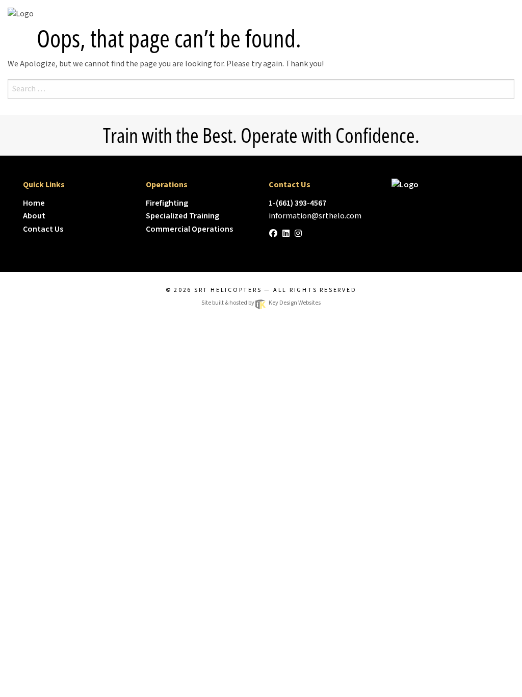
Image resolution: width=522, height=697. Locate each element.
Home (34, 203)
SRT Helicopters (228, 290)
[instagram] (298, 233)
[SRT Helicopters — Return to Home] (445, 185)
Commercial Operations (189, 229)
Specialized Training (182, 215)
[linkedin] (286, 233)
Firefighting (167, 203)
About (34, 215)
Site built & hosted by (260, 302)
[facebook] (273, 233)
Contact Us (43, 229)
